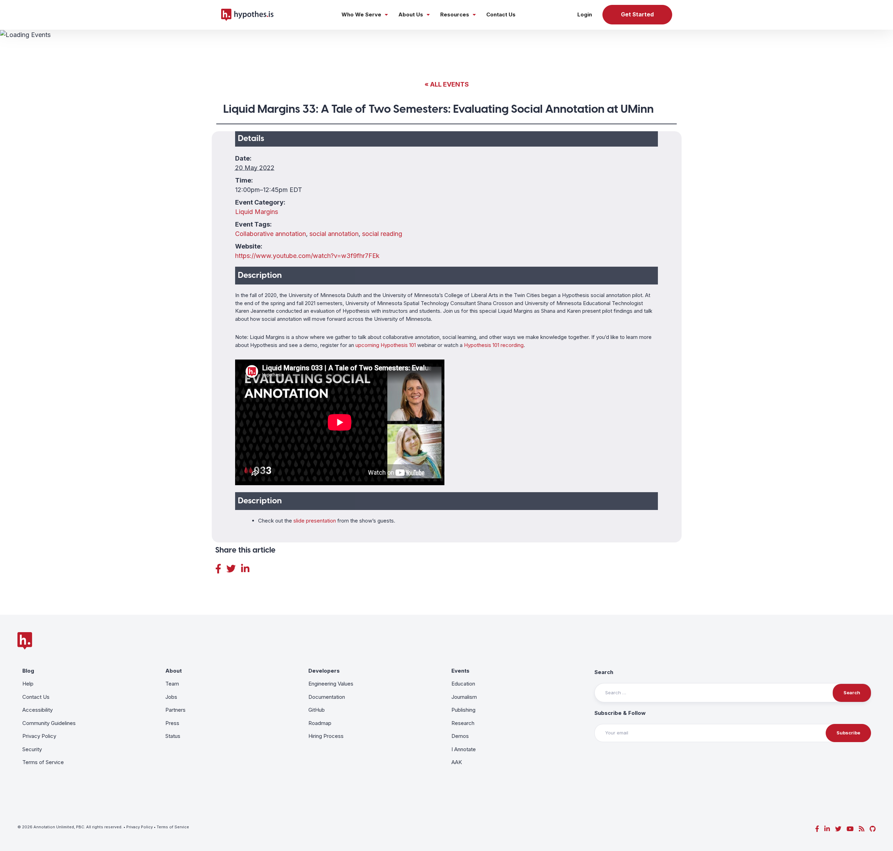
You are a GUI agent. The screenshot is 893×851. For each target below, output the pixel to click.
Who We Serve (361, 14)
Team (172, 683)
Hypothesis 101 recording (494, 345)
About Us (410, 14)
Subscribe (848, 732)
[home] (247, 14)
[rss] (861, 828)
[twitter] (838, 828)
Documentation (326, 697)
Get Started (637, 14)
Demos (460, 736)
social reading (382, 233)
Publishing (463, 709)
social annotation (334, 233)
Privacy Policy (39, 736)
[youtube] (850, 828)
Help (27, 683)
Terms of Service (43, 762)
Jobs (171, 697)
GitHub (316, 709)
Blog (28, 670)
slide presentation (314, 520)
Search (603, 672)
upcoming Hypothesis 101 (385, 345)
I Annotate (463, 749)
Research (462, 723)
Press (172, 723)
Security (32, 749)
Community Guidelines (49, 723)
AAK (456, 762)
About (173, 670)
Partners (175, 709)
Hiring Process (326, 736)
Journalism (464, 697)
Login (584, 14)
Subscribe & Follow (620, 713)
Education (463, 683)
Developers (324, 670)
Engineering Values (330, 683)
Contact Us (501, 14)
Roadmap (319, 723)
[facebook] (817, 828)
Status (172, 736)
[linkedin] (827, 828)
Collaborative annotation (270, 233)
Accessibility (37, 709)
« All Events (447, 84)
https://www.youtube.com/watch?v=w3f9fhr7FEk (307, 255)
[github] (873, 828)
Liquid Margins (256, 211)
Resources (454, 14)
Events (460, 670)
